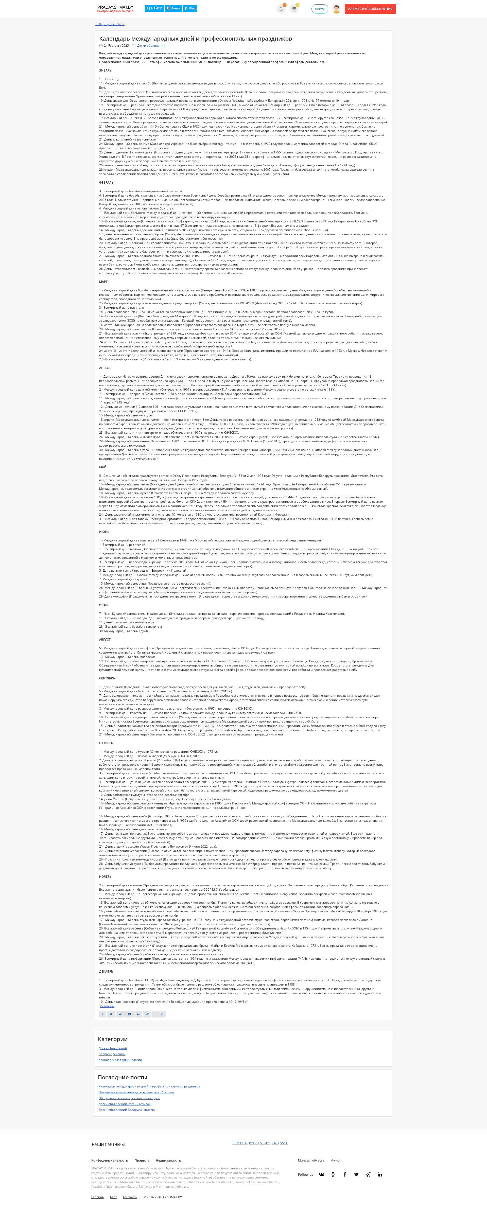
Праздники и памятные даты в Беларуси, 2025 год (136, 1092)
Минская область (311, 1160)
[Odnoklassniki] (333, 1174)
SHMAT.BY (240, 1143)
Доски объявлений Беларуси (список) (127, 1110)
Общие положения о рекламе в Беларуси (129, 1098)
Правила (141, 1160)
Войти (320, 9)
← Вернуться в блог (110, 24)
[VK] (321, 1174)
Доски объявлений (151, 45)
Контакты (130, 1197)
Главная (97, 1197)
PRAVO (254, 1143)
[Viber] (155, 1014)
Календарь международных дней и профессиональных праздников (149, 1086)
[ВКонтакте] (120, 1014)
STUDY (265, 1143)
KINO (275, 1143)
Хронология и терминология (120, 1060)
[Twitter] (111, 1014)
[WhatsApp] (162, 1014)
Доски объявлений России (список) (125, 1104)
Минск (335, 1160)
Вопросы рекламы (112, 1054)
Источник (107, 1006)
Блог (113, 1197)
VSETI (284, 1143)
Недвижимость (168, 1160)
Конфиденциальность (109, 1160)
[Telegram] (147, 1014)
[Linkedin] (138, 1014)
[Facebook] (344, 1174)
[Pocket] (129, 1014)
